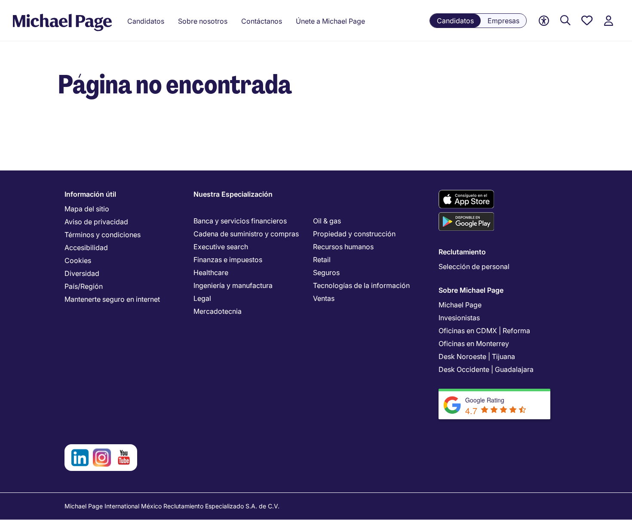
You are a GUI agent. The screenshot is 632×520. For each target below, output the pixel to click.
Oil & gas (327, 221)
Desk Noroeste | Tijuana (477, 356)
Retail (322, 259)
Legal (202, 298)
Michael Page (460, 304)
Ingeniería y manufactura (233, 285)
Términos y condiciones (102, 234)
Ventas (323, 298)
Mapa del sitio (86, 208)
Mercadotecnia (217, 311)
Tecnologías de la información (361, 285)
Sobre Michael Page (471, 290)
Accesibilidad (86, 247)
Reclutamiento (462, 252)
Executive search (220, 246)
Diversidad (81, 273)
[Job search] (565, 21)
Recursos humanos (343, 246)
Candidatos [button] (145, 21)
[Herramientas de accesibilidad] (544, 20)
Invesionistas (459, 317)
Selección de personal (474, 266)
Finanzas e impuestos (227, 259)
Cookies (77, 260)
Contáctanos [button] (261, 21)
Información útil (90, 194)
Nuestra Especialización (233, 194)
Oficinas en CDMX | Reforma (484, 330)
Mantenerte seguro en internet (112, 299)
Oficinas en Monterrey (474, 343)
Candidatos (455, 20)
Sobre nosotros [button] (202, 21)
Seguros (326, 272)
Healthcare (210, 272)
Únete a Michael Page (330, 21)
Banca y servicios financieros (240, 221)
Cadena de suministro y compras (246, 233)
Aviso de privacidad (96, 221)
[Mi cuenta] (608, 21)
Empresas (503, 20)
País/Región (83, 286)
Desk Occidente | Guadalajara (486, 369)
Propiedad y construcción (354, 233)
